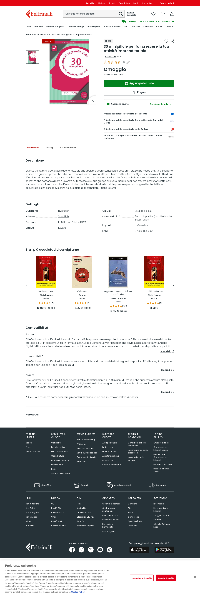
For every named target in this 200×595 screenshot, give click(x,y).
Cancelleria (133, 517)
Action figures (108, 531)
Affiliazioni (81, 444)
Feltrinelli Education (162, 464)
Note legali (32, 414)
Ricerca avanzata (131, 13)
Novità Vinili (56, 521)
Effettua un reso (109, 451)
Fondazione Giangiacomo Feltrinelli (160, 457)
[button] (121, 14)
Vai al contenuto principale (39, 3)
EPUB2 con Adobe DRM (72, 222)
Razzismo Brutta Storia (161, 470)
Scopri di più (145, 210)
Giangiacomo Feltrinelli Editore (160, 448)
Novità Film (82, 508)
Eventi (135, 3)
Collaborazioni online (87, 457)
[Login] (172, 14)
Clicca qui (31, 397)
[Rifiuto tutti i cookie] (195, 577)
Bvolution (63, 210)
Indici (54, 469)
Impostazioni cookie (142, 577)
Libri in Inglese (32, 512)
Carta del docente (60, 460)
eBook (28, 521)
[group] (32, 57)
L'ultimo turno (46, 291)
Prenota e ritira (58, 447)
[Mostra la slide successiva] (174, 284)
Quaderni (132, 525)
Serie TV (80, 521)
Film (79, 503)
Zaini (130, 512)
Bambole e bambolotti (107, 525)
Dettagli (49, 147)
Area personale (109, 442)
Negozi (112, 3)
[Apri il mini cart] (163, 14)
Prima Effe (81, 461)
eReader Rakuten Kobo (161, 525)
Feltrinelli (118, 74)
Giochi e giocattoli (111, 503)
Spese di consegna (111, 464)
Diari (130, 508)
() (123, 62)
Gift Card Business (86, 448)
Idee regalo (158, 503)
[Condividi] (172, 41)
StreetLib (110, 56)
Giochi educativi (110, 515)
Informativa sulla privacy (136, 458)
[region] (100, 577)
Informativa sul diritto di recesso (138, 451)
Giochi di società (110, 519)
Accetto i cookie (166, 577)
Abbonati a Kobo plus (115, 135)
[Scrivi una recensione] (128, 62)
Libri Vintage (31, 517)
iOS (60, 365)
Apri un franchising (86, 439)
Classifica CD (57, 512)
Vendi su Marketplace (87, 452)
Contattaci (107, 460)
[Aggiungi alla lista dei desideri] (166, 41)
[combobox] (94, 14)
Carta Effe (56, 442)
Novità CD (56, 508)
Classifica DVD (84, 512)
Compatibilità (68, 147)
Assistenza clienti (167, 3)
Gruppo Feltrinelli (161, 442)
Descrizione (32, 147)
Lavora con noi (33, 451)
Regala (141, 92)
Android (69, 365)
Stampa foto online (60, 473)
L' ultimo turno (154, 291)
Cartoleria (133, 503)
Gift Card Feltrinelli (59, 451)
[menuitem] (29, 27)
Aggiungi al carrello (141, 83)
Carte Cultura (57, 456)
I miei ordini (107, 447)
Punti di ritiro (124, 3)
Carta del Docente (137, 113)
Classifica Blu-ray (85, 517)
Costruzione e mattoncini (108, 509)
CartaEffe (90, 3)
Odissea (82, 291)
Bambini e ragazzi (85, 525)
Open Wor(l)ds (135, 521)
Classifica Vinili (58, 525)
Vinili (53, 517)
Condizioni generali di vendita (137, 444)
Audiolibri (30, 525)
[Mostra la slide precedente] (26, 284)
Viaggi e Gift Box (161, 515)
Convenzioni (147, 3)
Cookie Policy (78, 591)
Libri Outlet (30, 508)
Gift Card (101, 3)
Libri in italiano (32, 503)
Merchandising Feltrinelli (160, 509)
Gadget (157, 519)
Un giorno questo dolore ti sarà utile (118, 293)
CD (52, 503)
